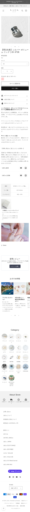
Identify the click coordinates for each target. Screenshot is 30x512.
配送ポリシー (24, 503)
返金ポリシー (24, 500)
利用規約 (18, 503)
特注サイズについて (7, 103)
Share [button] (4, 245)
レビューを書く (15, 266)
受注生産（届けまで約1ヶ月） (8, 76)
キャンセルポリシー (15, 508)
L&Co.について (7, 415)
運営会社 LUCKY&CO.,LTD (10, 423)
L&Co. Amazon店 (8, 456)
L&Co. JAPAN (7, 441)
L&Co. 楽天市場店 (8, 449)
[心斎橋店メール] (21, 175)
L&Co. (8, 500)
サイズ (3, 60)
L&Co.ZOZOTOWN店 (9, 445)
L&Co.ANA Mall (7, 464)
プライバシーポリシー (9, 503)
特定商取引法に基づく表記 (12, 505)
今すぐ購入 (15, 88)
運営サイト (6, 430)
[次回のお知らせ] (27, 2)
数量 (2, 68)
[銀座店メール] (21, 168)
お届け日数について (11, 401)
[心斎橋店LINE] (26, 175)
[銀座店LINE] (26, 168)
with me (5, 434)
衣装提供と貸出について (10, 419)
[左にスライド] (11, 47)
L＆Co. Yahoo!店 (8, 453)
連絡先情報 (22, 505)
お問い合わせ (7, 411)
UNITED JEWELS (8, 437)
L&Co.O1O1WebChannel (10, 460)
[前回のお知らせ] (3, 2)
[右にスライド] (18, 47)
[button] (3, 11)
